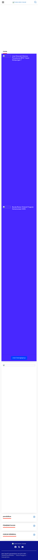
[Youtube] (22, 547)
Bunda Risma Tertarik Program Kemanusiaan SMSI (23, 208)
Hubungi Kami (5, 557)
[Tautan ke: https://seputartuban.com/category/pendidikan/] (34, 517)
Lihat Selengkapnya (19, 358)
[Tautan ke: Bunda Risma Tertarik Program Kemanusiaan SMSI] (7, 279)
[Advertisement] (19, 26)
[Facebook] (15, 547)
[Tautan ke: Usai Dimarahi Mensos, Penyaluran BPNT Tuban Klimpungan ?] (7, 128)
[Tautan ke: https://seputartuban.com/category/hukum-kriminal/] (34, 535)
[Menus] (3, 2)
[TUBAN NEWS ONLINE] (19, 2)
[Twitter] (19, 547)
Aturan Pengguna (21, 555)
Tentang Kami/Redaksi (7, 555)
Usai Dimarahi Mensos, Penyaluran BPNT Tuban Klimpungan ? (20, 58)
